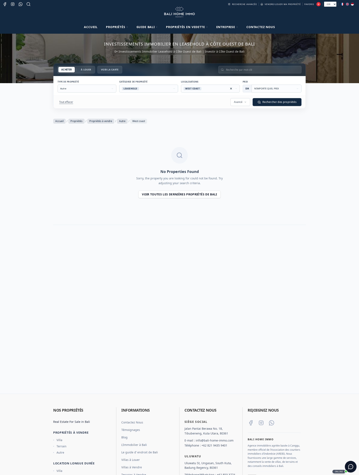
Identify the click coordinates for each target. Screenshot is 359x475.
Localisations (189, 81)
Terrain (61, 446)
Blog (124, 437)
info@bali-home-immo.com (215, 440)
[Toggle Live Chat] (351, 467)
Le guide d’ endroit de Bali (139, 452)
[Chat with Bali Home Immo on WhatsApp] (271, 423)
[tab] (66, 70)
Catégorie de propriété (133, 81)
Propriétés (76, 121)
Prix (245, 81)
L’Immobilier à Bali (134, 445)
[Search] (28, 4)
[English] (347, 4)
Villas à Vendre (131, 467)
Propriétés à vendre (100, 121)
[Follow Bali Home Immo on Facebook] (251, 423)
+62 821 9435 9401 (214, 445)
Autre (122, 121)
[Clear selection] (231, 88)
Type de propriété (68, 81)
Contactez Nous (260, 27)
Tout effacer (66, 102)
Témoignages (130, 430)
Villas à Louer (130, 460)
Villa (59, 440)
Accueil (91, 27)
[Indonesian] (352, 4)
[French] (342, 4)
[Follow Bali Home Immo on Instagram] (261, 423)
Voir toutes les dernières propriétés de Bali (179, 194)
